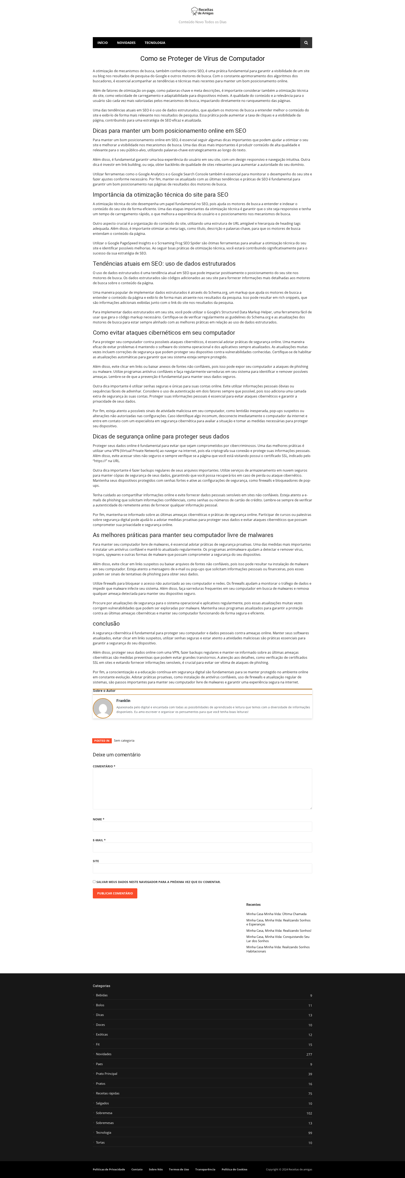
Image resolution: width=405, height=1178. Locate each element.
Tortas (100, 1142)
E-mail (99, 840)
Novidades (126, 43)
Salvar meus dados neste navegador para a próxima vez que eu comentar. (158, 882)
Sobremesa (104, 1113)
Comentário (104, 766)
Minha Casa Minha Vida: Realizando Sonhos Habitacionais (278, 949)
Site (96, 861)
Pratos (100, 1084)
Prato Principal (106, 1074)
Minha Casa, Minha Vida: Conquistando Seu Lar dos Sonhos (277, 939)
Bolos (100, 1005)
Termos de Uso (179, 1169)
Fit (98, 1044)
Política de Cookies (234, 1169)
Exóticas (102, 1034)
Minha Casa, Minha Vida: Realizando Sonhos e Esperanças (278, 922)
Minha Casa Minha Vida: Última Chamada (276, 914)
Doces (100, 1025)
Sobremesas (105, 1123)
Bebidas (102, 995)
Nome (98, 819)
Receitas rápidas (107, 1093)
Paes (99, 1064)
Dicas (100, 1015)
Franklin (123, 701)
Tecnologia (155, 43)
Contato (137, 1169)
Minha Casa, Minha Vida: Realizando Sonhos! (278, 931)
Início (102, 43)
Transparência (205, 1169)
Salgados (102, 1103)
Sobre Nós (156, 1169)
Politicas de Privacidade (109, 1169)
